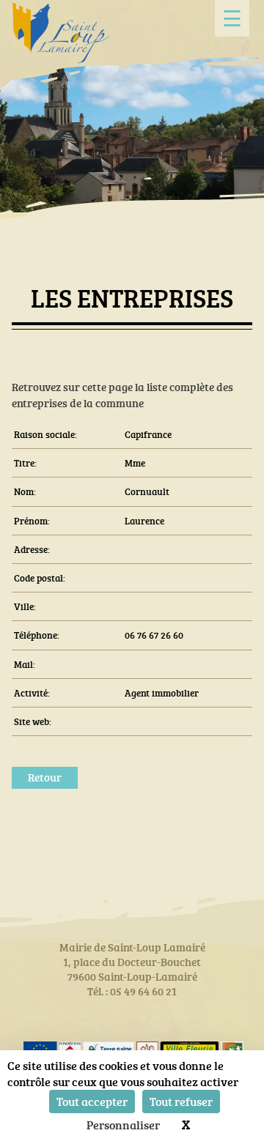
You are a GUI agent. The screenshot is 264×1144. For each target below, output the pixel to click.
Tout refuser (181, 1101)
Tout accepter (92, 1101)
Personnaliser (123, 1125)
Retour (45, 777)
